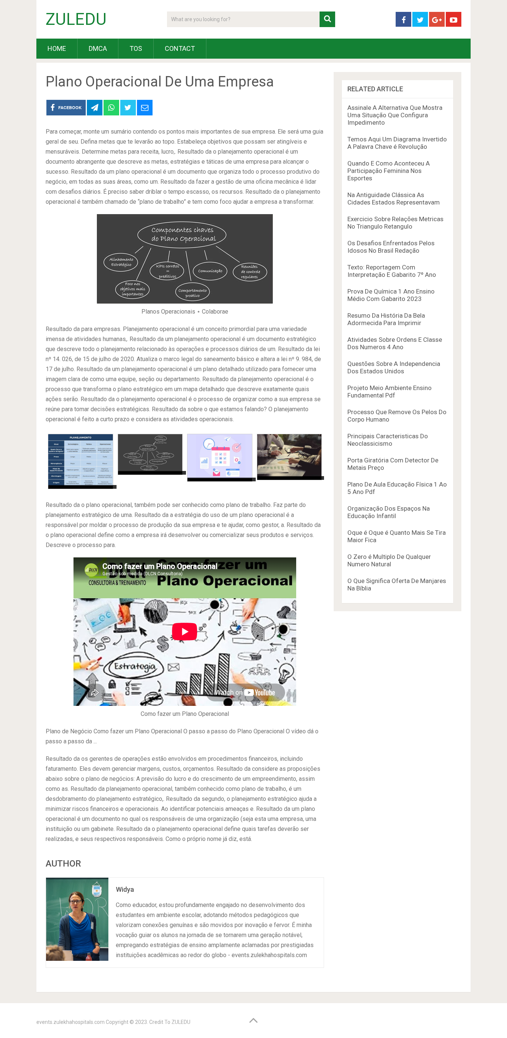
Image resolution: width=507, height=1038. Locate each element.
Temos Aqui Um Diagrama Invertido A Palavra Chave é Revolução (397, 142)
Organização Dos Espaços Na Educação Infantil (388, 512)
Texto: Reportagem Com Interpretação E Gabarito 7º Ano (391, 270)
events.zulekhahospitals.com (70, 1022)
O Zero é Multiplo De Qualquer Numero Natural (389, 560)
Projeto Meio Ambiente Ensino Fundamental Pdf (389, 391)
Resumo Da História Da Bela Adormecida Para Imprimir (386, 319)
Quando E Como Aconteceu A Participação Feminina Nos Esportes (388, 171)
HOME (57, 48)
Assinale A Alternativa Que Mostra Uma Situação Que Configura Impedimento (394, 115)
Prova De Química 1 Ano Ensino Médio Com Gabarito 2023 (391, 295)
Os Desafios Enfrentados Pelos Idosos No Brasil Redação (391, 246)
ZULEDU (76, 19)
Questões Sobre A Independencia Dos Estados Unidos (393, 367)
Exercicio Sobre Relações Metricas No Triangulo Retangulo (395, 222)
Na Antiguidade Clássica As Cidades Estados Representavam (393, 198)
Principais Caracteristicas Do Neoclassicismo (387, 439)
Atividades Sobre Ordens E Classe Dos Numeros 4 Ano (394, 343)
